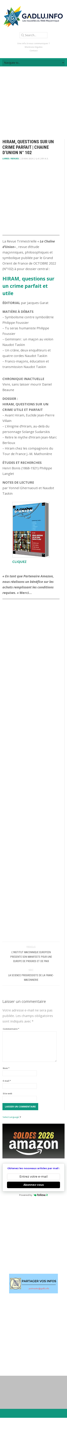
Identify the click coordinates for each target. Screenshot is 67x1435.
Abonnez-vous (33, 1184)
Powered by (25, 1195)
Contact (34, 50)
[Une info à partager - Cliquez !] (33, 1283)
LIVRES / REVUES (10, 158)
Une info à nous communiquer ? (33, 43)
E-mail (7, 1080)
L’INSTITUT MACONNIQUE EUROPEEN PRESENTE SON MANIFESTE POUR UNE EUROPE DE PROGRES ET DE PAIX (31, 957)
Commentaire (11, 1028)
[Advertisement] (33, 99)
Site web (7, 1093)
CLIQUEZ (19, 561)
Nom (6, 1068)
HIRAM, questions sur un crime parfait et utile (28, 286)
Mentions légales (33, 46)
